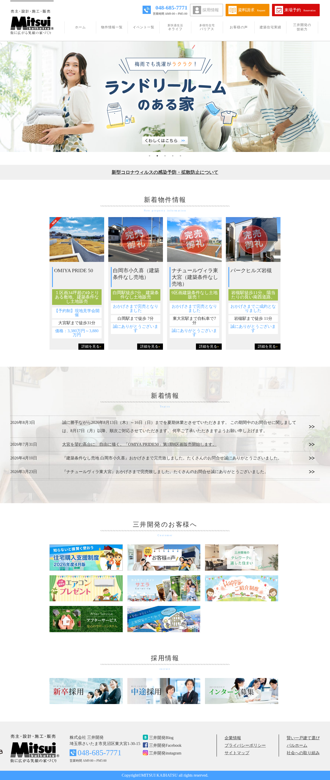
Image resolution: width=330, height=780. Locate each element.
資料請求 (251, 10)
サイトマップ (237, 753)
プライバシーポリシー (245, 745)
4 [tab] (172, 155)
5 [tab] (180, 155)
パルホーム (297, 745)
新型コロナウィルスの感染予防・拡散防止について (165, 172)
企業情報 (233, 738)
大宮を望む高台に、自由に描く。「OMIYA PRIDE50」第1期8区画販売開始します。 (139, 444)
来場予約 (300, 10)
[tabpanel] (165, 96)
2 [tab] (157, 155)
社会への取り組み (303, 753)
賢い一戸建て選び (303, 738)
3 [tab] (165, 155)
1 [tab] (149, 155)
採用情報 (210, 10)
